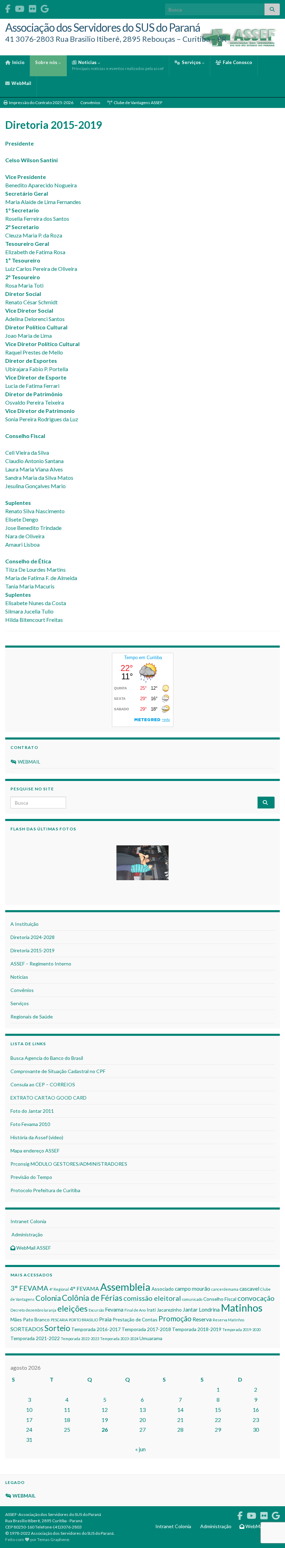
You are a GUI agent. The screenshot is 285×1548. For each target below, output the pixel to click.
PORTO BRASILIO (83, 1320)
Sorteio (57, 1328)
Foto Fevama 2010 (30, 1124)
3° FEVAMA (29, 1288)
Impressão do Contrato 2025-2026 (40, 102)
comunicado (192, 1299)
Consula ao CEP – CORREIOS (42, 1084)
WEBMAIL (28, 762)
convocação (256, 1298)
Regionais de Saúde (31, 1016)
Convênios (90, 102)
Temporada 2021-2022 (35, 1338)
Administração (26, 1234)
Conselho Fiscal (219, 1299)
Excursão (96, 1310)
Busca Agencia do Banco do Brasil (46, 1058)
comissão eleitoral (152, 1298)
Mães (16, 1319)
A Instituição (24, 924)
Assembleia (125, 1287)
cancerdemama (224, 1289)
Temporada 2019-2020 (241, 1329)
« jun (140, 1449)
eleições (72, 1308)
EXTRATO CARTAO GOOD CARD (48, 1098)
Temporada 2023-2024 (119, 1338)
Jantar (190, 1309)
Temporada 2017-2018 (146, 1329)
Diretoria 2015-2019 (32, 950)
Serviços (191, 62)
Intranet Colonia (28, 1221)
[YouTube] (19, 7)
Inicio (17, 62)
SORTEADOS (26, 1329)
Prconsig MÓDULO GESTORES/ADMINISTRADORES (68, 1164)
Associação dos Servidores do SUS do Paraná (102, 27)
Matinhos (241, 1307)
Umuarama (150, 1338)
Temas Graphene (53, 1539)
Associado (163, 1289)
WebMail (20, 83)
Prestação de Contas (135, 1319)
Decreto (17, 1310)
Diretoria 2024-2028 (32, 937)
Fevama (114, 1309)
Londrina (209, 1309)
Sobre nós (46, 62)
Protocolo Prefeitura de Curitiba (45, 1190)
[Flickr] (32, 7)
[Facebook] (7, 7)
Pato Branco (36, 1319)
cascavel (249, 1288)
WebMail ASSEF (33, 1248)
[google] (45, 7)
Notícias (118, 65)
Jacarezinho (169, 1310)
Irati (151, 1310)
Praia (105, 1319)
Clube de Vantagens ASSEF (138, 102)
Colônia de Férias (92, 1298)
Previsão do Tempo (31, 1177)
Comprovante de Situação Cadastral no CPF (57, 1071)
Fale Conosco (237, 62)
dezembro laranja (41, 1310)
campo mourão (192, 1288)
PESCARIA (59, 1320)
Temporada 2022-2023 (80, 1338)
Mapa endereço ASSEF (34, 1151)
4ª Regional (59, 1289)
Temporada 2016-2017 (96, 1329)
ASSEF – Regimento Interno (40, 964)
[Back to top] (269, 1506)
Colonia (48, 1298)
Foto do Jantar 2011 (32, 1111)
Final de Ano (135, 1310)
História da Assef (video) (36, 1137)
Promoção (175, 1318)
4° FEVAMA (84, 1288)
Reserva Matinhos (228, 1320)
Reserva (202, 1319)
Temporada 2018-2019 (196, 1329)
